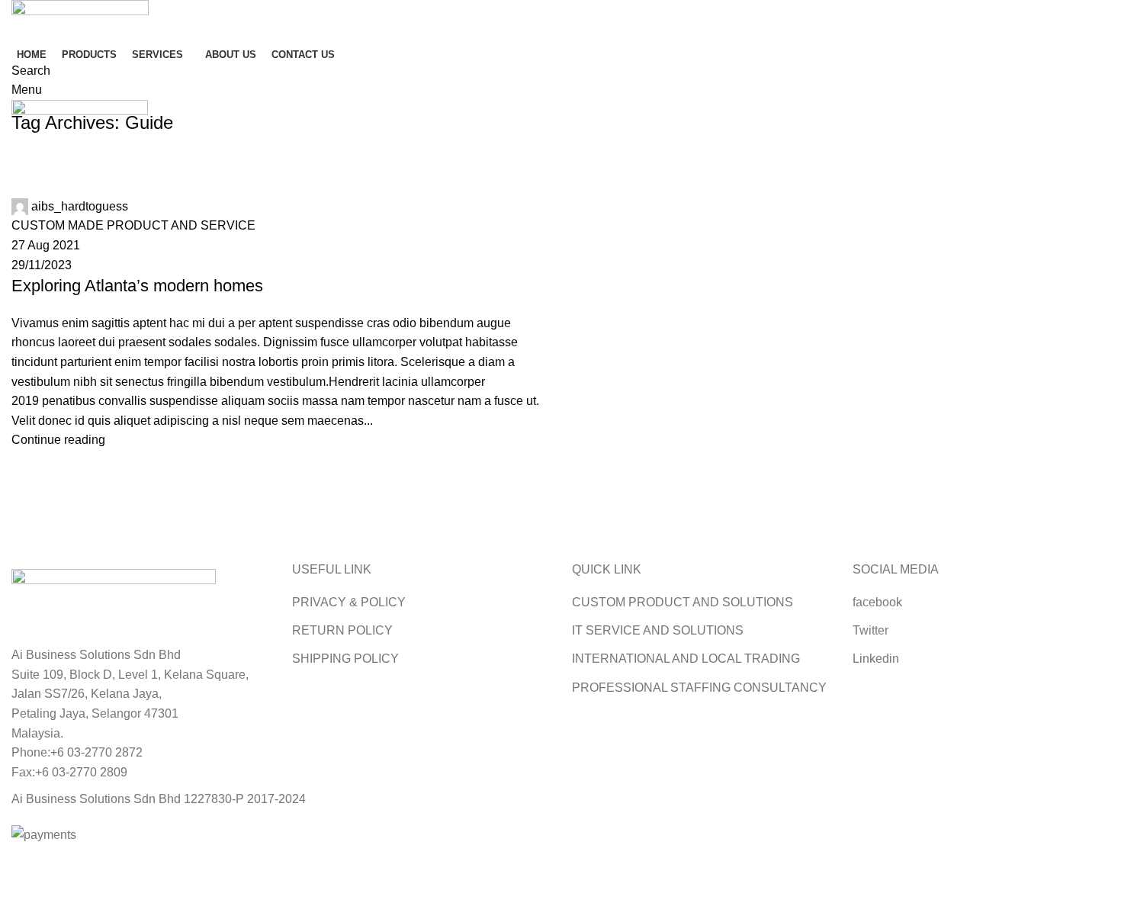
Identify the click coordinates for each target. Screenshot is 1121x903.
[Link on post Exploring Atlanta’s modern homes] (560, 422)
